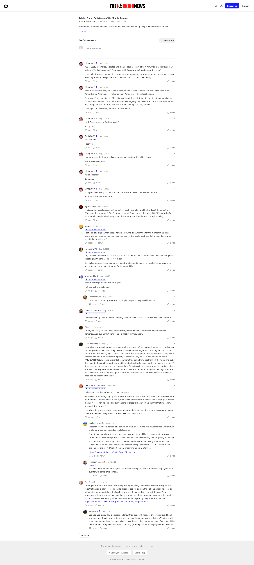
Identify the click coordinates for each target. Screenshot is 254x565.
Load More (84, 535)
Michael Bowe (95, 423)
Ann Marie (93, 511)
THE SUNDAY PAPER (94, 385)
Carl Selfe (89, 482)
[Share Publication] (221, 5)
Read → (82, 31)
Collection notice (146, 546)
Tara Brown (90, 248)
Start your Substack (120, 553)
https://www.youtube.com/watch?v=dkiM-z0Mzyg (112, 452)
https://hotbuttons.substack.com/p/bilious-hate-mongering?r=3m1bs (116, 501)
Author (92, 465)
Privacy (127, 546)
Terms (134, 546)
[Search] (215, 5)
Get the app (140, 553)
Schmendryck (95, 296)
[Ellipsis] (174, 63)
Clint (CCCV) (90, 63)
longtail (88, 226)
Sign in (245, 5)
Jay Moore (89, 206)
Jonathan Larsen (87, 21)
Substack (114, 559)
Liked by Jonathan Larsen (96, 229)
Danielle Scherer (92, 310)
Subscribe (232, 5)
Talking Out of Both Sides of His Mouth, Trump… (103, 18)
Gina (87, 327)
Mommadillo (90, 276)
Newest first (169, 40)
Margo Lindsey (91, 343)
